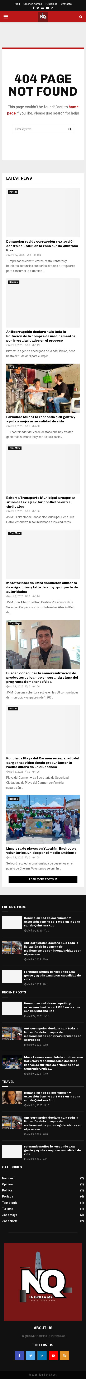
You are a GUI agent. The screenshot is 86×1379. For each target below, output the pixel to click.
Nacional (13, 282)
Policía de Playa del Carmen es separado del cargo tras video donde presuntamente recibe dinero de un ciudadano (42, 762)
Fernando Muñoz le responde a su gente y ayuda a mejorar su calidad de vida (40, 419)
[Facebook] (19, 1355)
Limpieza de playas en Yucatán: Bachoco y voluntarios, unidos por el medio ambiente (41, 850)
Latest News (19, 178)
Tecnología (10, 1202)
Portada (13, 192)
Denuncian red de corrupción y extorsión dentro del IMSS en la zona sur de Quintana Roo (42, 245)
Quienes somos (32, 4)
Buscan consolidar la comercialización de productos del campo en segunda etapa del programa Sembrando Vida (42, 677)
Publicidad (51, 4)
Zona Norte (10, 1221)
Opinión (7, 1184)
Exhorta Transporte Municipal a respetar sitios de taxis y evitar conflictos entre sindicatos (40, 502)
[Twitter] (30, 1355)
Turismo (8, 1208)
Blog (17, 4)
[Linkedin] (42, 1355)
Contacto (66, 4)
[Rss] (64, 1355)
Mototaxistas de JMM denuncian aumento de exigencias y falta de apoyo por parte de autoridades (42, 587)
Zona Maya (14, 448)
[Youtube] (53, 1355)
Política (13, 367)
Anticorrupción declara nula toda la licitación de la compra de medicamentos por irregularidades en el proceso (40, 336)
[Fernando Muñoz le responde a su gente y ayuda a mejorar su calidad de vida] (43, 388)
